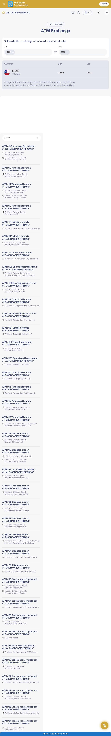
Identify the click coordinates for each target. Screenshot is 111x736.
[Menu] (107, 12)
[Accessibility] (73, 12)
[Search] (78, 12)
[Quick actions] (104, 725)
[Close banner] (3, 4)
